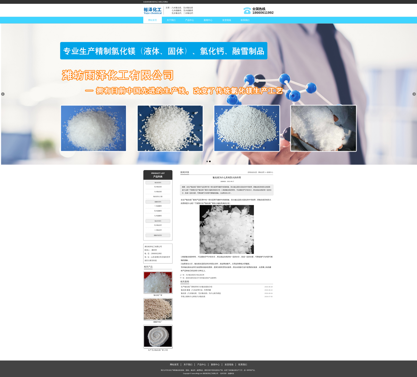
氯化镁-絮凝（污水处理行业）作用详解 (196, 290)
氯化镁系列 (158, 182)
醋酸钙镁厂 (158, 322)
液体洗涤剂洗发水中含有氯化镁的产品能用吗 (201, 278)
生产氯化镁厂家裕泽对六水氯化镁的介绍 (196, 287)
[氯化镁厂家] (157, 282)
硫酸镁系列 (158, 202)
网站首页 (152, 20)
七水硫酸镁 (158, 216)
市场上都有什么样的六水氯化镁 (193, 296)
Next (414, 94)
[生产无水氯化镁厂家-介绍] (157, 336)
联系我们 (245, 20)
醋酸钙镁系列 (158, 235)
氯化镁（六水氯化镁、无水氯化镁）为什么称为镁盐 (201, 293)
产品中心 (189, 20)
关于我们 (171, 20)
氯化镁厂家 (158, 295)
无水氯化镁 (158, 187)
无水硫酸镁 (158, 211)
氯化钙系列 (158, 221)
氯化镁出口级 (157, 196)
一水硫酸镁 (158, 206)
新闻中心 (208, 20)
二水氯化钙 (158, 230)
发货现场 (226, 20)
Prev (3, 94)
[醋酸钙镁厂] (157, 309)
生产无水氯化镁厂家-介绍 (158, 350)
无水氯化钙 (158, 225)
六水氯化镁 (158, 191)
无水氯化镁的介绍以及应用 (195, 275)
